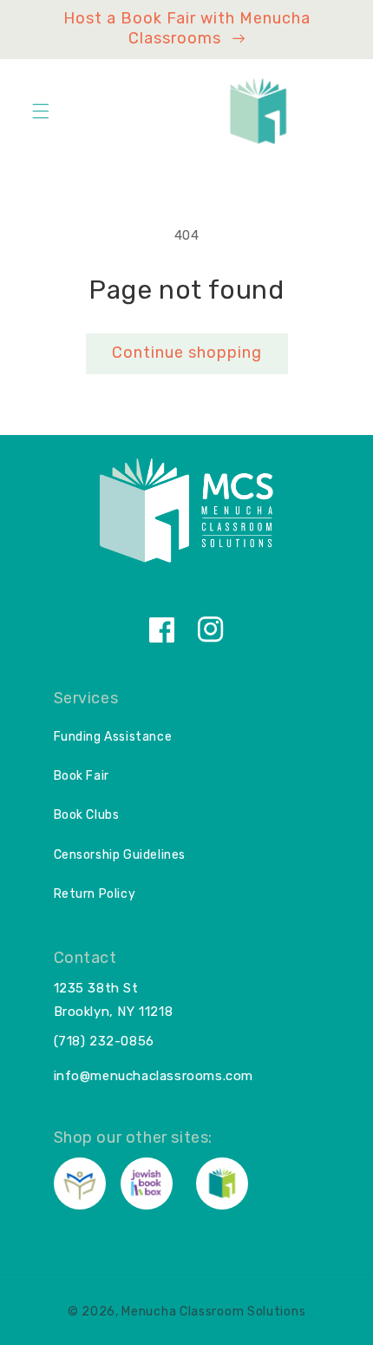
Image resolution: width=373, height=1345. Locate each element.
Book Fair (81, 775)
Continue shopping (187, 352)
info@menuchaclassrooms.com (154, 1076)
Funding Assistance (113, 736)
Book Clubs (87, 815)
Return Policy (95, 894)
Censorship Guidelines (120, 854)
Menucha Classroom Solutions (213, 1311)
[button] (41, 111)
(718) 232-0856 (104, 1041)
